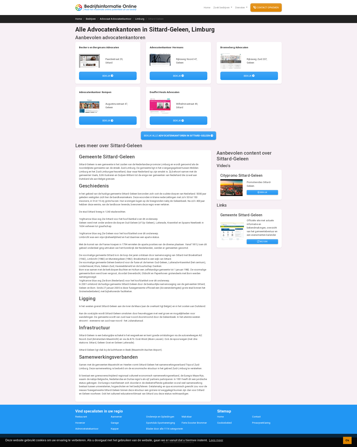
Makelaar (187, 416)
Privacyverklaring (261, 422)
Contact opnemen (267, 7)
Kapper (115, 428)
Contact (256, 416)
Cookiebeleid (224, 422)
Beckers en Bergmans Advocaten (99, 47)
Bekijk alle (177, 135)
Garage (115, 422)
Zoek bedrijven (221, 7)
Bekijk (106, 75)
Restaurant (81, 416)
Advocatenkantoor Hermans (166, 47)
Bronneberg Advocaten (234, 47)
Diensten (240, 7)
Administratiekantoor (86, 428)
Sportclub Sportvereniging (160, 422)
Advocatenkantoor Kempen (95, 92)
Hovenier (80, 422)
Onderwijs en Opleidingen (160, 416)
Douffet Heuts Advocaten (164, 92)
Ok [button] (347, 440)
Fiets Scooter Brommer (194, 422)
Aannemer (116, 416)
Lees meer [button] (216, 440)
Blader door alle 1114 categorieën (164, 428)
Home (207, 7)
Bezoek (263, 241)
